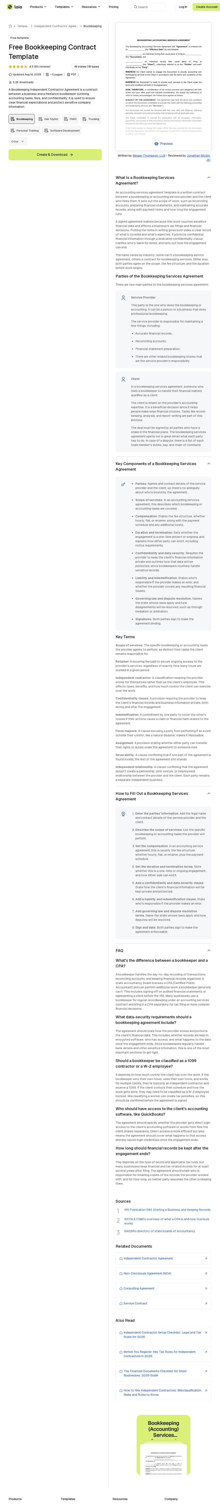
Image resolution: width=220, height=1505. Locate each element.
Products (36, 7)
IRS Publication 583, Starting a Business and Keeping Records (167, 1210)
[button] (163, 180)
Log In (183, 7)
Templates (62, 7)
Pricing (113, 7)
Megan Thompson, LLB (149, 156)
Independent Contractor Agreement (58, 26)
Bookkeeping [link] (93, 26)
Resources (89, 7)
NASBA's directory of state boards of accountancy (159, 1231)
